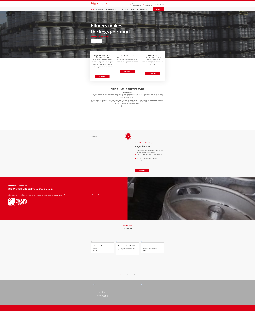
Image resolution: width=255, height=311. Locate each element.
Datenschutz (161, 308)
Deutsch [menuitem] (157, 4)
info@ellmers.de (148, 5)
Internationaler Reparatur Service (106, 9)
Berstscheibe (121, 245)
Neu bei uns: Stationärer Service (151, 261)
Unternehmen (144, 9)
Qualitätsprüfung (123, 9)
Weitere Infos (102, 76)
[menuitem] (156, 4)
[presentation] (4, 34)
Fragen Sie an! (142, 170)
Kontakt (150, 308)
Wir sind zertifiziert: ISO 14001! (101, 245)
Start (92, 9)
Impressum (155, 308)
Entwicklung (134, 9)
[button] (120, 274)
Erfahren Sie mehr (96, 41)
